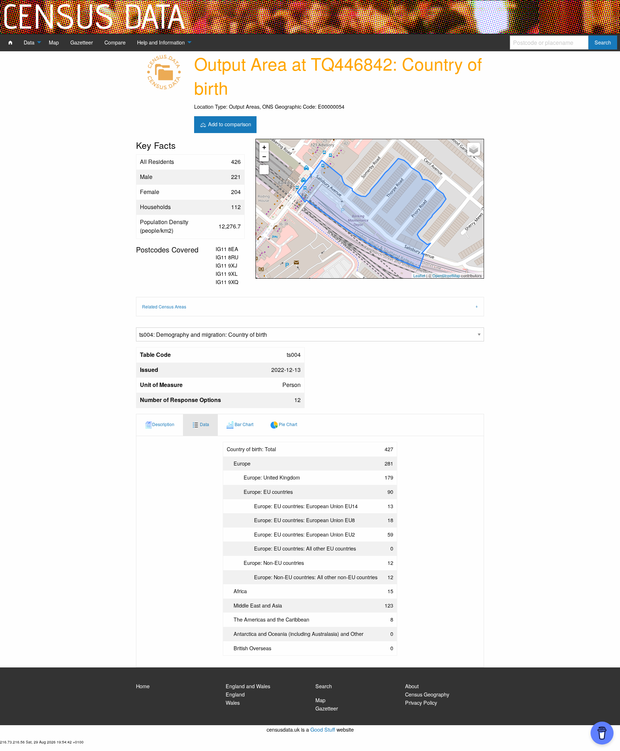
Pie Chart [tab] (287, 424)
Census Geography (427, 694)
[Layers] (473, 149)
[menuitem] (10, 42)
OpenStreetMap (446, 275)
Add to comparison (229, 123)
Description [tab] (163, 424)
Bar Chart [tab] (243, 424)
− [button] (264, 156)
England (235, 694)
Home (143, 686)
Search (323, 686)
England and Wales (248, 686)
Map (320, 700)
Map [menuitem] (54, 42)
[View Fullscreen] (264, 169)
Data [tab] (204, 424)
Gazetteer (326, 708)
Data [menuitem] (29, 42)
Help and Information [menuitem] (161, 42)
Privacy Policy (421, 702)
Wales (233, 702)
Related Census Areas (164, 306)
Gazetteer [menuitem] (81, 42)
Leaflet (419, 275)
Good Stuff (322, 729)
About (412, 686)
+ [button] (264, 147)
